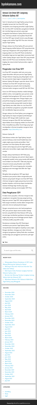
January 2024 (9, 316)
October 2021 (9, 374)
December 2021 (9, 370)
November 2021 (9, 372)
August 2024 (8, 301)
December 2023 (9, 318)
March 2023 (8, 337)
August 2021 (8, 378)
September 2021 (9, 376)
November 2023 (9, 320)
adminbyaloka (21, 18)
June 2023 (8, 331)
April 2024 (8, 309)
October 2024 (9, 297)
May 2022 (8, 359)
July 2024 (7, 303)
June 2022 (8, 357)
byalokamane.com (11, 4)
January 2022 (9, 368)
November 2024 (9, 294)
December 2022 (9, 344)
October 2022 (9, 348)
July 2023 (7, 329)
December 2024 (9, 292)
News (6, 242)
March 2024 (8, 312)
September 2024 (10, 299)
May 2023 (8, 333)
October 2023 (9, 322)
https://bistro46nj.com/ (15, 129)
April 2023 (8, 335)
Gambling (8, 391)
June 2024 (8, 305)
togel (6, 396)
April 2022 (8, 361)
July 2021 (7, 380)
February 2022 (9, 365)
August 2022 (8, 353)
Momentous (26, 403)
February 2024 (9, 314)
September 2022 (10, 350)
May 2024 (8, 307)
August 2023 (8, 327)
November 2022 (9, 346)
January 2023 (9, 342)
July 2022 (7, 355)
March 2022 (8, 363)
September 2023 (10, 325)
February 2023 (9, 340)
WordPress (17, 403)
